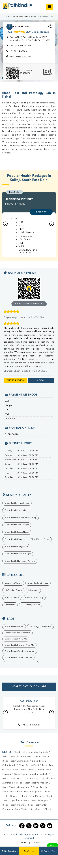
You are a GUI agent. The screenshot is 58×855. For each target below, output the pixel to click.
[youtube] (49, 825)
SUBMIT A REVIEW (15, 380)
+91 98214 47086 (18, 51)
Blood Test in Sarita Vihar (16, 510)
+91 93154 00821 (30, 725)
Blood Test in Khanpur (15, 539)
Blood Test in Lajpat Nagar (17, 532)
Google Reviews (40, 32)
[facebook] (22, 825)
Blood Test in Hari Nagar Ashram (20, 561)
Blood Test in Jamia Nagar (17, 525)
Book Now (41, 212)
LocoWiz (36, 842)
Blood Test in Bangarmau (16, 547)
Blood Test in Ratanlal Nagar (18, 554)
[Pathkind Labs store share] (50, 27)
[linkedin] (36, 825)
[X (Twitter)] (29, 825)
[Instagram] (42, 825)
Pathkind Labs (29, 701)
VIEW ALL (41, 380)
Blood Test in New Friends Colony (20, 518)
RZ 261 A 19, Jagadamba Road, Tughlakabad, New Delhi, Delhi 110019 (29, 709)
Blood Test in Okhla (40, 539)
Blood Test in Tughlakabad (17, 503)
